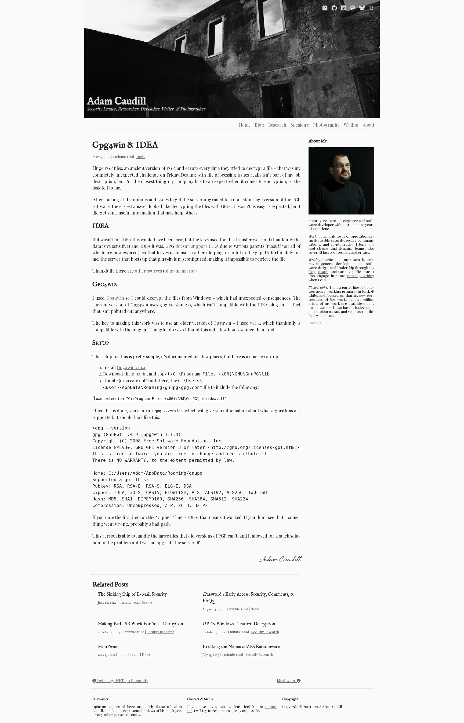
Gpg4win (115, 298)
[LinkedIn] (343, 7)
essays (323, 271)
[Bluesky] (362, 7)
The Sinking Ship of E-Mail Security (132, 594)
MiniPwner (108, 647)
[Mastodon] (352, 7)
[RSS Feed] (324, 7)
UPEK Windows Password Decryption (238, 624)
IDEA (126, 239)
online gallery (320, 307)
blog (312, 271)
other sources (148, 271)
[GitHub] (334, 7)
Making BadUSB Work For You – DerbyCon (140, 624)
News (140, 156)
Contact (315, 323)
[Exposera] (371, 7)
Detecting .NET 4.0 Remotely (122, 680)
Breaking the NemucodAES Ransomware (241, 647)
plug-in (171, 271)
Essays (147, 602)
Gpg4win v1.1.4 (131, 367)
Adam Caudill (116, 101)
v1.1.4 (255, 323)
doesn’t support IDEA (196, 246)
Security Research (160, 631)
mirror (188, 271)
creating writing (360, 275)
